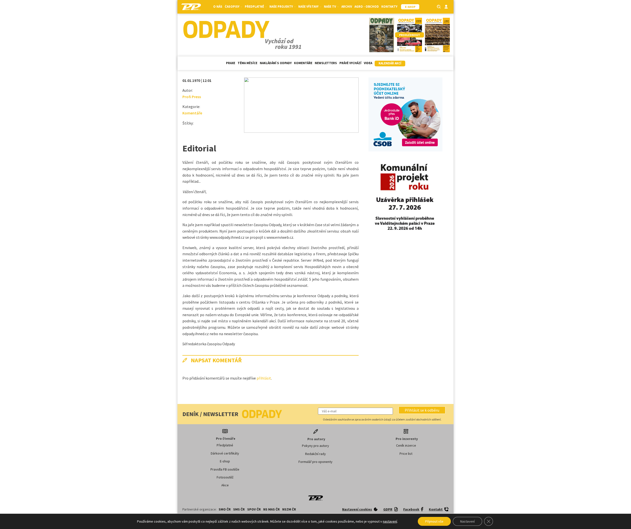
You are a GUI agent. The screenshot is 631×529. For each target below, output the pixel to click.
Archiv (346, 6)
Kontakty (389, 6)
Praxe (230, 63)
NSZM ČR (289, 509)
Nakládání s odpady (276, 63)
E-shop (225, 461)
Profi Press (191, 96)
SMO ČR (225, 509)
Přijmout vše (434, 521)
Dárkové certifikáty (225, 453)
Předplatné (225, 445)
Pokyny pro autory (315, 445)
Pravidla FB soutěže (224, 469)
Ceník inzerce (406, 445)
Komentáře (303, 63)
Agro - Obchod (366, 6)
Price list (406, 453)
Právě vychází (350, 63)
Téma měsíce (247, 63)
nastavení (390, 521)
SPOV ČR (254, 509)
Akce (225, 485)
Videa (368, 63)
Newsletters (326, 63)
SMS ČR (239, 509)
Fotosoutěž (225, 477)
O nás (217, 6)
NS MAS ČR (271, 509)
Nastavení (467, 521)
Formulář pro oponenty (315, 461)
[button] (422, 410)
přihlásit (264, 378)
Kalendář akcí (390, 63)
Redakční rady (315, 454)
